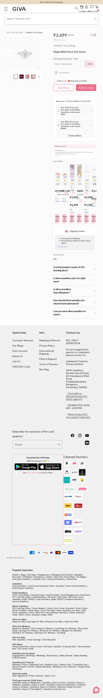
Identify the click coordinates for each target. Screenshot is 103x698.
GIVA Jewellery (19, 558)
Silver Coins (36, 646)
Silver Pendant (19, 610)
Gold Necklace (39, 597)
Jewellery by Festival (23, 662)
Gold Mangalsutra (70, 595)
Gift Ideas (17, 644)
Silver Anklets (38, 608)
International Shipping (46, 352)
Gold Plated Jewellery (23, 588)
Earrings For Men (35, 621)
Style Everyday (19, 673)
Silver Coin (52, 608)
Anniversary (52, 655)
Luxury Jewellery (20, 601)
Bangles (78, 574)
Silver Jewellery (57, 586)
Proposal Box (69, 646)
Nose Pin (58, 577)
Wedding (40, 655)
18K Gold (72, 597)
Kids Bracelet (49, 639)
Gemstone (72, 579)
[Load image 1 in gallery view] (16, 77)
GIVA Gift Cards (21, 366)
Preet (31, 675)
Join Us (16, 361)
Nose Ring (69, 577)
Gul (53, 675)
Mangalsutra (44, 574)
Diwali (31, 666)
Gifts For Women (21, 626)
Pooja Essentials (20, 646)
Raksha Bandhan (43, 666)
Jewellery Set (39, 579)
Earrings (31, 574)
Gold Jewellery (19, 586)
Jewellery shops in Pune (53, 682)
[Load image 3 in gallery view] (27, 76)
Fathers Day (65, 664)
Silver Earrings (48, 610)
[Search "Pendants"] (96, 18)
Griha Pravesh (19, 657)
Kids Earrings (34, 639)
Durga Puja (83, 666)
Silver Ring (33, 610)
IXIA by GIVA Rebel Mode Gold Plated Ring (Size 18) (79, 198)
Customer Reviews (22, 340)
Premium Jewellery (74, 599)
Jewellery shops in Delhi (33, 684)
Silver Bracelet (67, 608)
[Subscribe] (59, 444)
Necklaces (39, 577)
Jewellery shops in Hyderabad (61, 684)
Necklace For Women (45, 632)
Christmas (17, 669)
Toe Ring (61, 632)
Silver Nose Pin (36, 612)
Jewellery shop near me (54, 689)
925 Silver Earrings (15, 32)
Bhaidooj (57, 666)
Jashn (47, 675)
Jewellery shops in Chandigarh (26, 689)
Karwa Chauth (19, 666)
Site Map (44, 369)
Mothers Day (51, 664)
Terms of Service (48, 364)
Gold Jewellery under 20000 (49, 599)
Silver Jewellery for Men (68, 610)
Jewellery (17, 583)
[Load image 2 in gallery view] (21, 76)
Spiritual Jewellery (56, 579)
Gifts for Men (19, 619)
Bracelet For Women (50, 630)
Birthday (30, 655)
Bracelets (17, 577)
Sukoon (39, 675)
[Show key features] (9, 54)
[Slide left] (10, 76)
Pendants (27, 577)
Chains (49, 577)
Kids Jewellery (19, 639)
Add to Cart (72, 218)
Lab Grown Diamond (38, 586)
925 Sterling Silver (21, 608)
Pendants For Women (22, 632)
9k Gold (51, 597)
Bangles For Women (71, 630)
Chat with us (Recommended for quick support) (76, 396)
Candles (57, 646)
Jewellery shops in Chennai (43, 687)
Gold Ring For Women (65, 628)
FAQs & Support (48, 359)
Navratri (72, 666)
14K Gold (61, 597)
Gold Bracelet (24, 597)
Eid (65, 666)
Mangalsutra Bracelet (62, 574)
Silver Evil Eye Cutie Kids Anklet (86, 210)
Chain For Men (71, 621)
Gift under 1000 (26, 648)
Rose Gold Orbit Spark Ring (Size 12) (57, 199)
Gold (14, 595)
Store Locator (20, 350)
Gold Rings (24, 595)
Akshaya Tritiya (19, 664)
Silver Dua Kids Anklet (72, 210)
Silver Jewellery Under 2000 (39, 614)
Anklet (15, 574)
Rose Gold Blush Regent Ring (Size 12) (64, 199)
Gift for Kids (18, 637)
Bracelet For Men (54, 621)
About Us (17, 356)
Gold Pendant (52, 595)
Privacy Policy (47, 345)
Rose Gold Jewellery (76, 586)
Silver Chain (81, 608)
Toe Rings (80, 577)
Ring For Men (18, 621)
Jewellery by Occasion (23, 653)
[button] (76, 8)
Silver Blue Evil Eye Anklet (94, 204)
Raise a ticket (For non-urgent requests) (78, 416)
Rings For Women (20, 628)
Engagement (18, 655)
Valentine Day (36, 664)
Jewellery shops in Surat (69, 687)
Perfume (48, 646)
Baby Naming (80, 655)
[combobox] (51, 18)
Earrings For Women (28, 630)
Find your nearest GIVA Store (27, 680)
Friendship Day (80, 664)
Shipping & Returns (49, 340)
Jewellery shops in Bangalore (26, 682)
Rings (23, 574)
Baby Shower (66, 655)
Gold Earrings (37, 595)
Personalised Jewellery (57, 612)
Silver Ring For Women (42, 628)
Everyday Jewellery (21, 579)
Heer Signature (19, 675)
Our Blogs (17, 345)
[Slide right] (39, 76)
